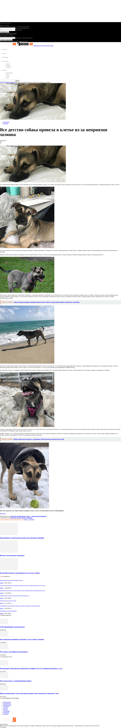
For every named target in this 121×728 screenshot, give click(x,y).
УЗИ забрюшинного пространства (12, 627)
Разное (4, 70)
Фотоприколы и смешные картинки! (8, 611)
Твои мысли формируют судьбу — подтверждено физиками (28, 516)
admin (1, 583)
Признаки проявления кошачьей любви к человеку (11, 580)
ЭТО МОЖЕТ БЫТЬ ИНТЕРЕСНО (11, 519)
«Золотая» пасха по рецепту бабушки (21, 517)
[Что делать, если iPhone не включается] (4, 648)
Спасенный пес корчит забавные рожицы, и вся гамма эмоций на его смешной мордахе (20, 605)
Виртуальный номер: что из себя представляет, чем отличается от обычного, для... (29, 693)
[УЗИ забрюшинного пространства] (4, 623)
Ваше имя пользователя (21, 28)
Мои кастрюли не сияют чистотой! (8, 600)
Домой (2, 82)
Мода (4, 53)
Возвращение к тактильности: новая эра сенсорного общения (22, 538)
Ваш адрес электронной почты (24, 38)
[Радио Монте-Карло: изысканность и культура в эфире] (9, 569)
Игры (8, 74)
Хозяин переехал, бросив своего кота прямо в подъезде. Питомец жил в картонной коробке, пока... (22, 590)
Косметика (5, 57)
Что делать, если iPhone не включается (14, 652)
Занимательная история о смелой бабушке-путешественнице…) (15, 595)
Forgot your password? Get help (8, 33)
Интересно (5, 61)
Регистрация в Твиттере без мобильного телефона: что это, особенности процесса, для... (31, 668)
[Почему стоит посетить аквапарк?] (9, 552)
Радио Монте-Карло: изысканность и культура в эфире (20, 573)
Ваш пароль (18, 30)
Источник (3, 513)
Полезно (8, 65)
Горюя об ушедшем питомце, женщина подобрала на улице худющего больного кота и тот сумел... (23, 585)
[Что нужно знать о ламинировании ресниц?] (4, 677)
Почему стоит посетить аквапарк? (12, 555)
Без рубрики (9, 73)
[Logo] (8, 45)
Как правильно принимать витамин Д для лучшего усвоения (22, 639)
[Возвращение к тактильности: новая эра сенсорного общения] (9, 534)
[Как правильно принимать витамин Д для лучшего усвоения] (4, 636)
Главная (5, 49)
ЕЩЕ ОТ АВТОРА (29, 519)
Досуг (8, 76)
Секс (8, 78)
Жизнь (8, 64)
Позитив (9, 67)
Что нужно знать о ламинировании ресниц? (16, 681)
